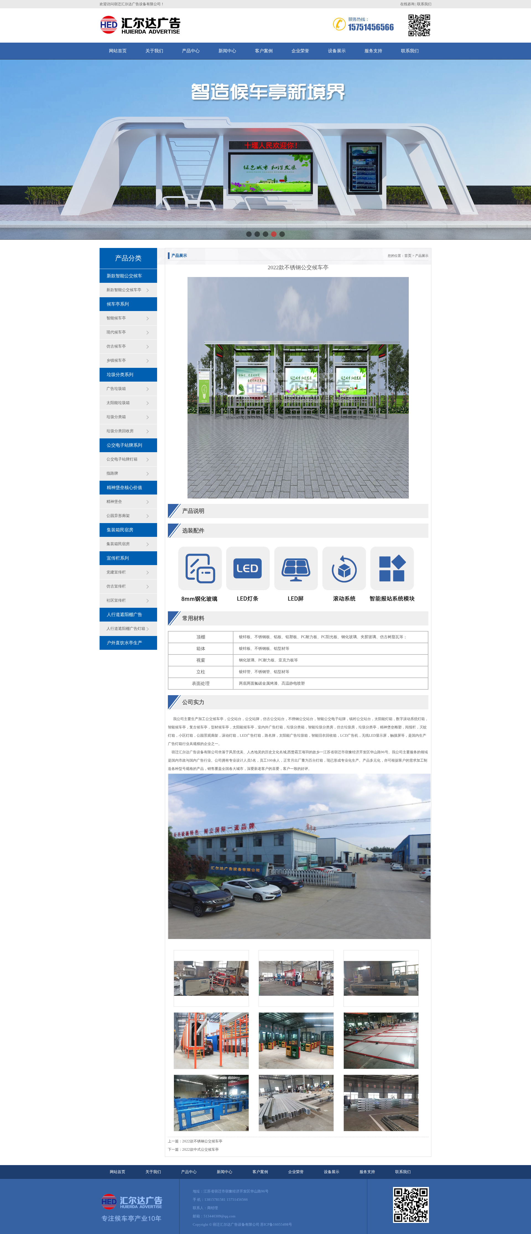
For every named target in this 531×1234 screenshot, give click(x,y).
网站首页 (117, 1172)
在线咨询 (407, 4)
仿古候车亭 (116, 346)
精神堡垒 (114, 502)
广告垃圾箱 (116, 389)
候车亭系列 (118, 304)
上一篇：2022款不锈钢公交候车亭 (195, 1141)
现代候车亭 (116, 332)
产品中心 (189, 1172)
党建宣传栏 (116, 572)
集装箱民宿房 (120, 529)
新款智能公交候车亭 (123, 290)
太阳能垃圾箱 (118, 403)
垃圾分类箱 (116, 417)
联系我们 (424, 4)
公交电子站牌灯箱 (121, 459)
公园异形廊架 (118, 516)
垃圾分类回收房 (120, 431)
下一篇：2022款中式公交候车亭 (193, 1149)
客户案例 (260, 1172)
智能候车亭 (116, 318)
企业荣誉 (296, 1172)
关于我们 (153, 1172)
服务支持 (367, 1172)
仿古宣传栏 (116, 586)
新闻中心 (224, 1172)
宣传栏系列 (118, 558)
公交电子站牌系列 (124, 445)
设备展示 (331, 1172)
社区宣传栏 (116, 600)
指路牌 (112, 473)
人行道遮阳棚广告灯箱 (125, 629)
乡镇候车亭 (116, 360)
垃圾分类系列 (120, 374)
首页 (408, 255)
